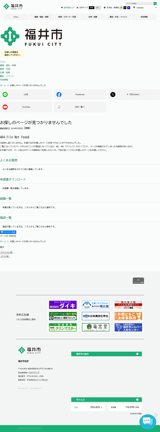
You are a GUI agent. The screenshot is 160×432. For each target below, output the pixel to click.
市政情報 (144, 17)
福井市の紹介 (82, 354)
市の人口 (80, 399)
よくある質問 (8, 160)
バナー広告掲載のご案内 (26, 319)
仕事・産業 (92, 17)
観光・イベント (7, 76)
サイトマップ (22, 388)
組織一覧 (6, 198)
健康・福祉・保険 (41, 17)
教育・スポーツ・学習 (67, 17)
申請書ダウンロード (13, 179)
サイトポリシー (36, 388)
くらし (15, 17)
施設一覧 (6, 217)
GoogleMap (22, 372)
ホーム (3, 85)
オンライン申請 (138, 282)
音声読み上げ (69, 8)
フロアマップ (34, 372)
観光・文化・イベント (118, 17)
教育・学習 (5, 69)
